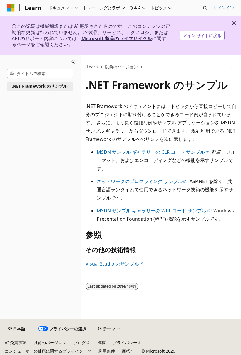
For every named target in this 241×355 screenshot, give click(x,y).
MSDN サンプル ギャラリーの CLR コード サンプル (151, 152)
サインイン (223, 7)
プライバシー (125, 342)
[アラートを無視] (234, 23)
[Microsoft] (11, 8)
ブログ (79, 342)
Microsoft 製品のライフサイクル (116, 38)
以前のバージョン (121, 67)
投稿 (101, 342)
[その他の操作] (231, 67)
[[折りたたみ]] (73, 62)
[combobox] (40, 73)
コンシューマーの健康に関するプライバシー (46, 351)
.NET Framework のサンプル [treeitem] (39, 86)
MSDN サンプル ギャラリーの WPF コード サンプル (151, 210)
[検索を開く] (205, 8)
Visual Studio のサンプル (112, 264)
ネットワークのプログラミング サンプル (140, 181)
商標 (126, 351)
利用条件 (106, 351)
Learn (92, 67)
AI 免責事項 (15, 342)
